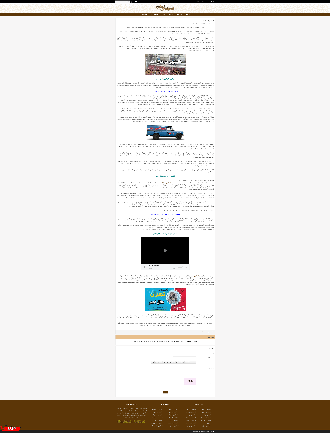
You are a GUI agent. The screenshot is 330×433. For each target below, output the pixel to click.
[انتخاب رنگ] (176, 362)
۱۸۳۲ (134, 2)
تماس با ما (144, 14)
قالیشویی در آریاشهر (173, 415)
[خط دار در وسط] (161, 362)
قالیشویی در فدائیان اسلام (177, 341)
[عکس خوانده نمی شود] (190, 381)
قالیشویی (187, 14)
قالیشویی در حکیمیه (191, 423)
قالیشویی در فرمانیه (173, 418)
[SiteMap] (213, 431)
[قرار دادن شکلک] (173, 362)
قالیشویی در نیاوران (172, 412)
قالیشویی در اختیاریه (206, 423)
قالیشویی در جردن (206, 412)
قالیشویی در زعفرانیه (191, 412)
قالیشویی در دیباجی (191, 409)
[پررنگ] (153, 362)
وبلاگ (163, 14)
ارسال (165, 392)
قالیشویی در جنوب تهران (207, 332)
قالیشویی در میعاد (138, 341)
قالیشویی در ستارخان (157, 412)
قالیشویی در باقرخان (157, 420)
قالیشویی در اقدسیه (206, 415)
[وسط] (167, 362)
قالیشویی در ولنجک (173, 420)
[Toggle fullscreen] (186, 267)
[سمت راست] (170, 362)
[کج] (155, 362)
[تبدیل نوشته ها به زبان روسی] (185, 362)
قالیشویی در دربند (190, 415)
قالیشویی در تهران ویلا (157, 426)
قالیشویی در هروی (190, 426)
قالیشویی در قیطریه (173, 423)
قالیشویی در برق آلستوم (157, 418)
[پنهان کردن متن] (180, 362)
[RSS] (212, 431)
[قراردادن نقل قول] (183, 362)
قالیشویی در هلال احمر (164, 183)
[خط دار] (158, 362)
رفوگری (171, 14)
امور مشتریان (154, 14)
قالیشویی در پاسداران (206, 418)
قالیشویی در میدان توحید (157, 423)
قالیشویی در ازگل (206, 426)
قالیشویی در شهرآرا (157, 415)
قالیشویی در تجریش (206, 420)
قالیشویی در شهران (172, 409)
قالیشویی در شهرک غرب (173, 426)
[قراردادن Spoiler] (188, 362)
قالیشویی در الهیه (206, 409)
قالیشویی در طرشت (157, 409)
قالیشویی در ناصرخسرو (191, 341)
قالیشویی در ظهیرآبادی (149, 341)
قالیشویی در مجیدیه (191, 420)
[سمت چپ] (164, 362)
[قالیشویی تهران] (165, 7)
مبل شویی (179, 14)
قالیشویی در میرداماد (191, 418)
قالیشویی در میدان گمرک (163, 341)
